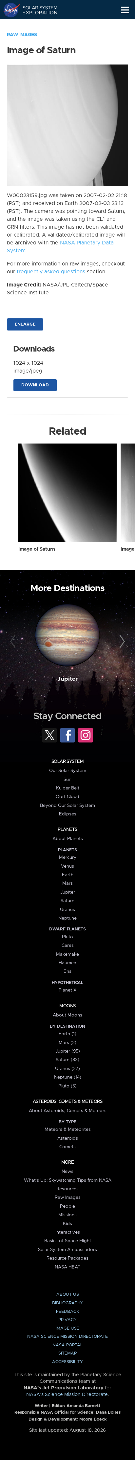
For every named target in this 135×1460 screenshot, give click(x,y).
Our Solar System (67, 770)
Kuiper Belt (67, 788)
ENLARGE (25, 324)
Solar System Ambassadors (67, 1249)
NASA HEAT (68, 1267)
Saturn (67, 901)
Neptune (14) (67, 1077)
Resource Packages (67, 1258)
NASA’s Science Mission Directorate (67, 1394)
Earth (67, 875)
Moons (67, 1006)
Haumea (67, 963)
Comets (67, 1147)
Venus (67, 866)
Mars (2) (67, 1042)
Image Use (67, 1328)
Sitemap (67, 1353)
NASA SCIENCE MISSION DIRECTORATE (67, 1337)
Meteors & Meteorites (68, 1129)
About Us (67, 1294)
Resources (67, 1189)
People (67, 1206)
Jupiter (67, 679)
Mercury (67, 857)
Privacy (67, 1320)
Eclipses (67, 814)
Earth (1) (67, 1034)
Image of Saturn (36, 549)
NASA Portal (67, 1345)
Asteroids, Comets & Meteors (67, 1101)
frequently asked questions (51, 271)
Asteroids (67, 1138)
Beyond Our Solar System (67, 805)
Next (120, 641)
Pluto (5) (67, 1086)
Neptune (67, 918)
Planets (67, 829)
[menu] (125, 10)
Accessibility (67, 1362)
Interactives (67, 1232)
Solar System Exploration (36, 9)
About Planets (67, 838)
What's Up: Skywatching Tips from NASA (67, 1180)
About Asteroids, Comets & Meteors (67, 1110)
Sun (67, 779)
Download (35, 385)
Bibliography (67, 1303)
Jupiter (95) (67, 1051)
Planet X (67, 990)
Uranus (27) (67, 1068)
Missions (67, 1215)
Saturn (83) (67, 1060)
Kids (67, 1223)
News (67, 1171)
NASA (9, 9)
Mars (67, 883)
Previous (14, 641)
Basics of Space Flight (67, 1241)
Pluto (67, 937)
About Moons (67, 1015)
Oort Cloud (67, 796)
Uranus (67, 909)
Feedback (67, 1312)
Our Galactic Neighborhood (36, 25)
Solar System (67, 761)
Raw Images (22, 35)
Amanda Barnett (83, 1406)
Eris (67, 971)
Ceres (68, 945)
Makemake (67, 954)
